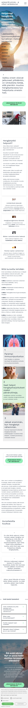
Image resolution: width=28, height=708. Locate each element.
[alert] (14, 698)
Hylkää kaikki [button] (20, 703)
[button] (14, 700)
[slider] (14, 123)
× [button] (26, 689)
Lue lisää (25, 693)
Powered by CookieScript (5, 706)
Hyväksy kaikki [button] (7, 703)
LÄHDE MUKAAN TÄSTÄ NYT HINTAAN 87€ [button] (14, 103)
